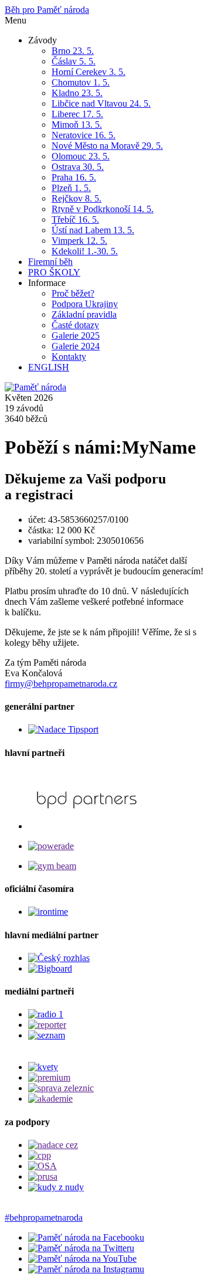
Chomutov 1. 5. (81, 82)
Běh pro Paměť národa (47, 10)
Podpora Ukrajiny (85, 304)
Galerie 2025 (76, 335)
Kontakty (69, 357)
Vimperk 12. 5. (79, 241)
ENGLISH (48, 367)
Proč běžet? (73, 293)
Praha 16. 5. (74, 177)
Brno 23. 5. (73, 51)
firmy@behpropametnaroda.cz (61, 684)
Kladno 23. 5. (77, 93)
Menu (15, 20)
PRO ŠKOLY (54, 272)
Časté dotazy (75, 325)
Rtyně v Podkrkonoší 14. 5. (103, 209)
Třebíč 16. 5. (75, 219)
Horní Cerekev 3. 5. (88, 72)
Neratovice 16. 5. (83, 135)
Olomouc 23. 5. (81, 156)
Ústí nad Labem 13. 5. (93, 230)
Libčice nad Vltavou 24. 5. (101, 103)
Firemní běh (50, 262)
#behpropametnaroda (44, 1217)
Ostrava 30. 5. (78, 167)
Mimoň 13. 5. (77, 125)
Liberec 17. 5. (77, 114)
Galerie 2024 (76, 346)
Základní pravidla (84, 314)
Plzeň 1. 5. (71, 188)
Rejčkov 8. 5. (76, 198)
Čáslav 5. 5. (74, 61)
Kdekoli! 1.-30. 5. (85, 251)
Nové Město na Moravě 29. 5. (107, 146)
